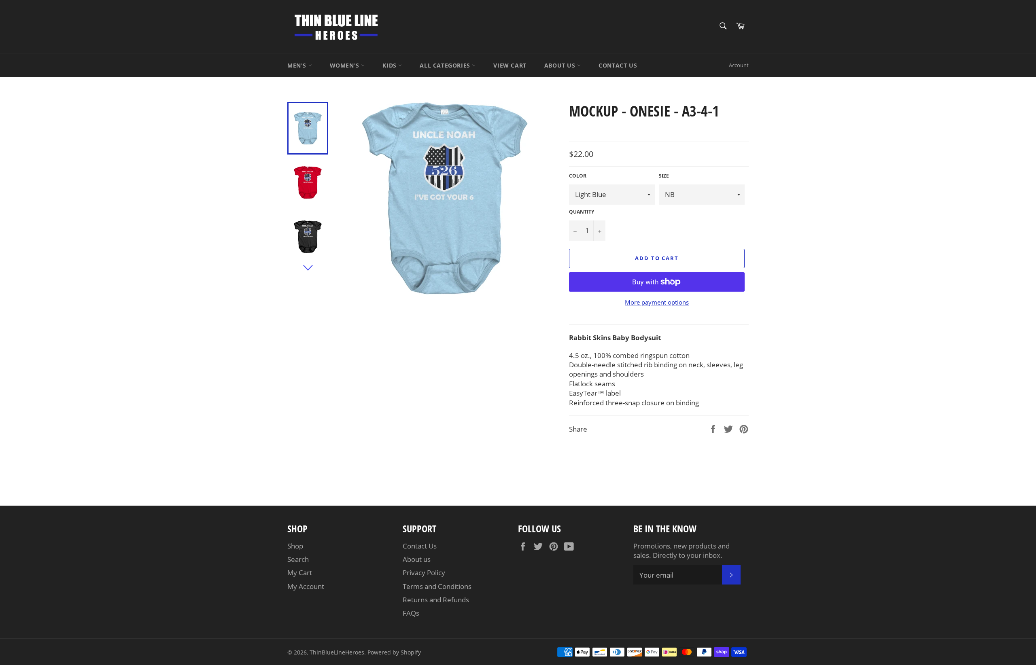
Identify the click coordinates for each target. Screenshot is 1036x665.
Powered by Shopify (394, 652)
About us (417, 559)
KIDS (390, 65)
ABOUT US (560, 65)
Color (577, 176)
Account (739, 65)
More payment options (657, 302)
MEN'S (297, 65)
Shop (295, 546)
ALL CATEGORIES (446, 65)
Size (664, 176)
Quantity (581, 212)
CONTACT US (618, 65)
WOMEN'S (345, 65)
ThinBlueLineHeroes (337, 652)
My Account (305, 586)
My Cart (299, 572)
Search (298, 559)
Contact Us (420, 546)
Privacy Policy (424, 572)
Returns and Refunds (436, 599)
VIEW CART (509, 65)
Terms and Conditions (437, 586)
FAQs (411, 613)
